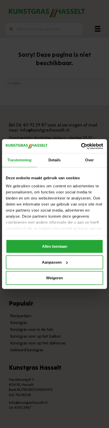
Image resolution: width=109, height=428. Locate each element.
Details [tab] (54, 160)
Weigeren (54, 278)
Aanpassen (52, 262)
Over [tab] (89, 160)
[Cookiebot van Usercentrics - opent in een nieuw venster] (81, 146)
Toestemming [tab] (19, 160)
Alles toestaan (54, 246)
